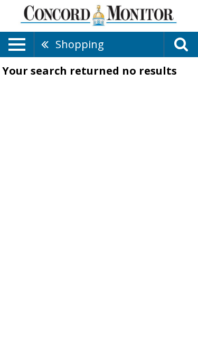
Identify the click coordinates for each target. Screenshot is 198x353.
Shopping (79, 44)
